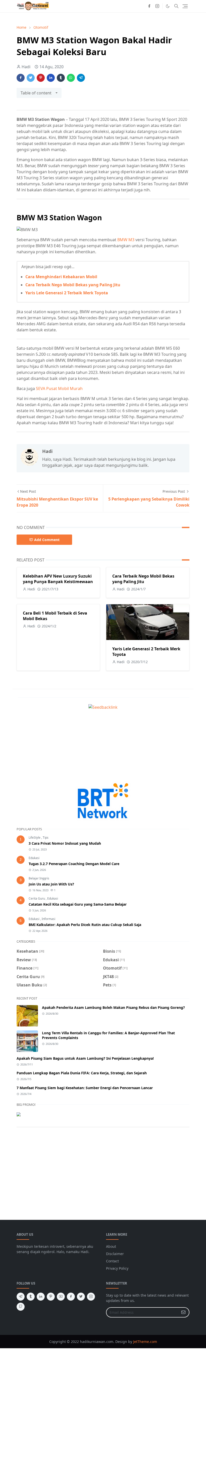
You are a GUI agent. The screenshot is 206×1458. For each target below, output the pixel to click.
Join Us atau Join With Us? (51, 884)
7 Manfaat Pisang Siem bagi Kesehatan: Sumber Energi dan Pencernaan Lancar (85, 1087)
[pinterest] (51, 1297)
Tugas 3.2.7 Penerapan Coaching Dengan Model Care (74, 863)
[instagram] (157, 6)
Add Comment (47, 539)
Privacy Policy (117, 1268)
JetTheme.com (145, 1341)
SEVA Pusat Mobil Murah (59, 388)
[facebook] (149, 6)
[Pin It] (41, 78)
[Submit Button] (183, 1312)
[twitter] (81, 1297)
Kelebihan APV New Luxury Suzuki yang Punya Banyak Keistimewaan (58, 578)
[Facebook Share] (21, 78)
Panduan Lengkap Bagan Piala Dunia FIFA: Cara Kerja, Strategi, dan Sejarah (82, 1073)
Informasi (48, 919)
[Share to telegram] (81, 78)
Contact (112, 1261)
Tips (45, 837)
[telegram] (21, 1297)
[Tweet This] (31, 78)
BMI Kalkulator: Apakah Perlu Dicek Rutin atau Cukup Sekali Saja (85, 924)
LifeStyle (35, 837)
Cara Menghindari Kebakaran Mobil (61, 276)
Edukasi (34, 858)
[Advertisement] (103, 745)
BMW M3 (126, 239)
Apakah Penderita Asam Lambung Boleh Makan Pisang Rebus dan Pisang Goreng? (113, 1007)
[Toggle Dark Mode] (168, 6)
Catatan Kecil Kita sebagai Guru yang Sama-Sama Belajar (78, 904)
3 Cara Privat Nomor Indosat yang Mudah (65, 843)
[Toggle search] (176, 6)
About (111, 1246)
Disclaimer (115, 1253)
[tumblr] (31, 1297)
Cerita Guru (37, 898)
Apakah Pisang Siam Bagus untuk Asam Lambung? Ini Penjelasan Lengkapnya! (85, 1058)
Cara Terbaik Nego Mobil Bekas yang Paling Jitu (72, 285)
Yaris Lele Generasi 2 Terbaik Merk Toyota (66, 293)
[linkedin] (41, 1297)
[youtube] (61, 1297)
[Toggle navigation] (185, 6)
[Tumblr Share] (61, 78)
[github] (21, 1307)
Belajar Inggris (39, 878)
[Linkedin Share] (51, 78)
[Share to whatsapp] (71, 78)
